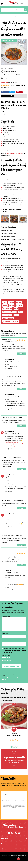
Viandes (11, 302)
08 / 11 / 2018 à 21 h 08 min (16, 553)
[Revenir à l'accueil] (14, 3)
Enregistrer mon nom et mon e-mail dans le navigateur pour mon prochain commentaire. (15, 650)
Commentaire (6, 616)
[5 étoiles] (9, 657)
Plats (11, 16)
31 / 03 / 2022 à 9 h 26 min (12, 433)
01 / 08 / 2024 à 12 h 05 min (10, 342)
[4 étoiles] (7, 657)
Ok (18, 859)
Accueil (2, 16)
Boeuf (16, 308)
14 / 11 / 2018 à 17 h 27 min (11, 572)
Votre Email (5, 641)
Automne (11, 40)
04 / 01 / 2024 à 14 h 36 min (16, 377)
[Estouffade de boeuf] (14, 716)
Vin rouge (19, 305)
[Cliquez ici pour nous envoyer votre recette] (14, 766)
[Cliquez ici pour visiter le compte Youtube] (19, 833)
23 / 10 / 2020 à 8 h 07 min (12, 516)
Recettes (7, 16)
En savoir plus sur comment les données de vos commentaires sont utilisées (14, 677)
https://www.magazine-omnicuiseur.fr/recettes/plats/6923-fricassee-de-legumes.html (15, 444)
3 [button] (16, 746)
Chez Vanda (4, 82)
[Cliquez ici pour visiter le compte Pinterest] (16, 833)
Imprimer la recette (7, 96)
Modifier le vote (6, 660)
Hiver (3, 40)
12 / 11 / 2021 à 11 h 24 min (15, 457)
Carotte (18, 302)
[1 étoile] (2, 657)
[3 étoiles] (5, 657)
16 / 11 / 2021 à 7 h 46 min (11, 477)
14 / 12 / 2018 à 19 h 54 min (15, 535)
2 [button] (14, 746)
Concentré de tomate (9, 312)
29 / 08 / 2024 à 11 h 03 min (12, 361)
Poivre (5, 305)
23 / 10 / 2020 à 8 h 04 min (16, 500)
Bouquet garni (7, 315)
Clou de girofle (7, 308)
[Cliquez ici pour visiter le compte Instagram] (12, 833)
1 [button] (11, 746)
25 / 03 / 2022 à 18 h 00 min (15, 417)
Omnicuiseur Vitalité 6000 (14, 153)
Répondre (21, 353)
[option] (14, 722)
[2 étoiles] (4, 657)
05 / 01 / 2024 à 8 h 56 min (12, 396)
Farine (16, 315)
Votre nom (5, 633)
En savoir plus (12, 859)
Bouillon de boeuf (8, 318)
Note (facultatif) (6, 655)
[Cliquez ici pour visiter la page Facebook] (9, 833)
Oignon (11, 305)
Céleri (20, 312)
